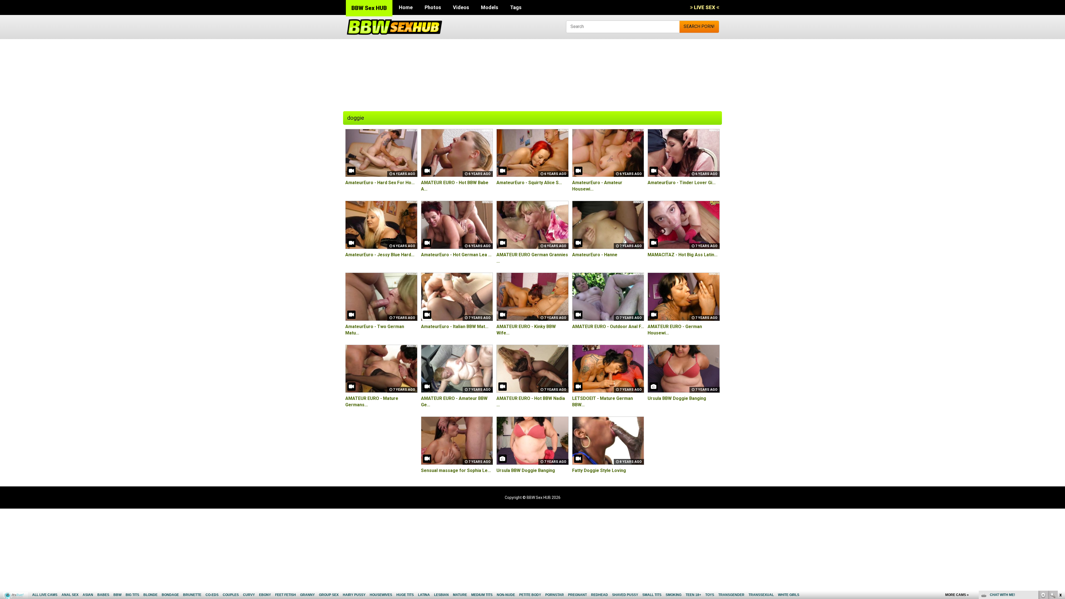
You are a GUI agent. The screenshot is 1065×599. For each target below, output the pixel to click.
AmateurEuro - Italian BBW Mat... (454, 326)
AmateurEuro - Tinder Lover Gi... (682, 182)
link (1060, 512)
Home (406, 7)
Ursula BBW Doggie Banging (677, 398)
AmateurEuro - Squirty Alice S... (529, 182)
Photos (433, 7)
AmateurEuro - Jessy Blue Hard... (379, 254)
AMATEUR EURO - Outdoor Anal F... (608, 326)
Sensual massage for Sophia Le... (456, 470)
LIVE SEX (704, 7)
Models (489, 7)
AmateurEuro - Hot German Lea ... (456, 254)
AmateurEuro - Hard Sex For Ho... (380, 182)
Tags (515, 7)
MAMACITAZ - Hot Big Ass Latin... (682, 254)
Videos (461, 7)
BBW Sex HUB (369, 8)
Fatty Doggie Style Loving (599, 470)
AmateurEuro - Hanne (594, 254)
